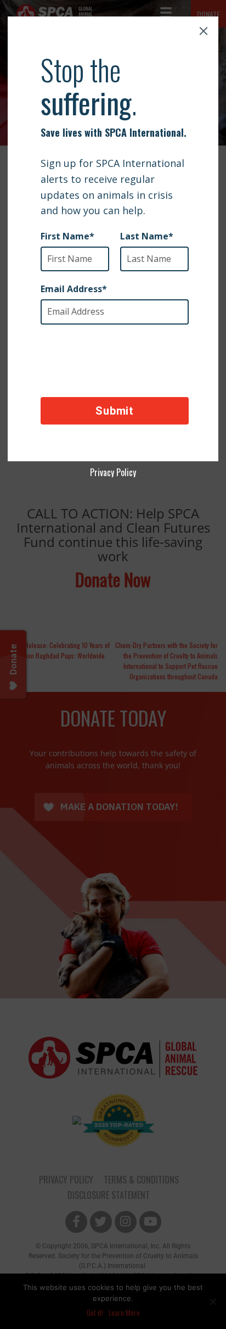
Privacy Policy (113, 472)
